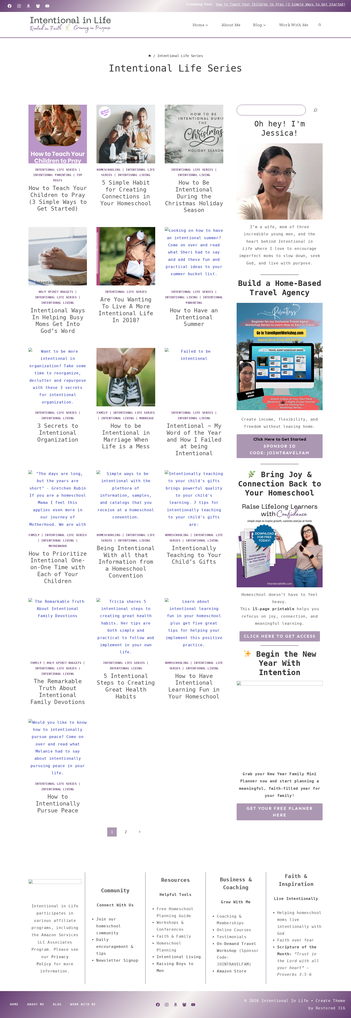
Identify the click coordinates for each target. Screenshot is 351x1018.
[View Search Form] (320, 25)
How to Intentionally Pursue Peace (58, 803)
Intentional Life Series (56, 169)
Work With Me (293, 24)
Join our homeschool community (108, 926)
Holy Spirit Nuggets (56, 292)
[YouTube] (47, 6)
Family (102, 412)
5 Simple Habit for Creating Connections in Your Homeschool (126, 193)
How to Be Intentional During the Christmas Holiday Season (194, 196)
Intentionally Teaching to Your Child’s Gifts (194, 555)
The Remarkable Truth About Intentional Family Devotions (57, 691)
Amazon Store (231, 971)
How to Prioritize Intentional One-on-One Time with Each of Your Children (58, 567)
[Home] (149, 56)
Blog (57, 1004)
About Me (230, 24)
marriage (146, 418)
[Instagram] (19, 6)
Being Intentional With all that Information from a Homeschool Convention (126, 562)
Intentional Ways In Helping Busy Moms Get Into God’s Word (57, 320)
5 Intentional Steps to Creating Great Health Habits (126, 686)
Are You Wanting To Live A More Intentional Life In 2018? (125, 309)
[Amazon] (28, 6)
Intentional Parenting (52, 175)
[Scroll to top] (340, 1000)
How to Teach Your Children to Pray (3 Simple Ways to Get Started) (280, 4)
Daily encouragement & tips (114, 946)
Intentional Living (134, 175)
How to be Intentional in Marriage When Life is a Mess (126, 436)
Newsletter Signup (117, 960)
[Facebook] (9, 6)
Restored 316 (330, 1008)
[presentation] (57, 134)
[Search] (315, 110)
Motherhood (58, 546)
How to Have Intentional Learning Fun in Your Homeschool (194, 686)
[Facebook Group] (38, 6)
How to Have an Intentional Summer (194, 317)
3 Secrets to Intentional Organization (57, 433)
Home (14, 1004)
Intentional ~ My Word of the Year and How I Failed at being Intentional (194, 440)
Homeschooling (108, 169)
